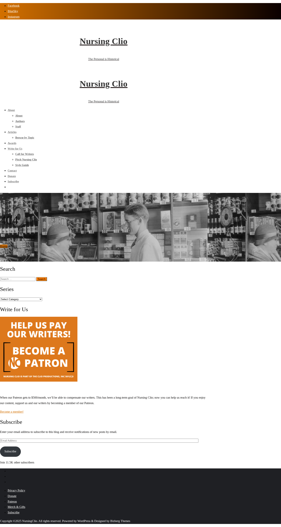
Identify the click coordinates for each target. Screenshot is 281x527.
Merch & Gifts (16, 506)
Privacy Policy (16, 490)
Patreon (12, 501)
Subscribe (10, 451)
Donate (12, 496)
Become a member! (12, 411)
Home (3, 246)
